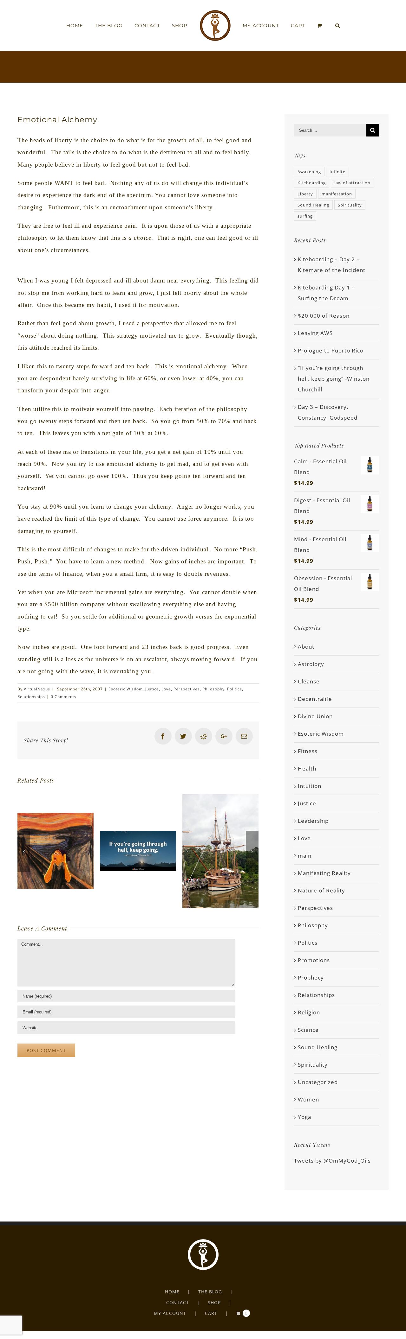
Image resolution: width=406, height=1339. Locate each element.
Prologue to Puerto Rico (330, 350)
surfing (305, 216)
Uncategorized (318, 1082)
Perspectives (187, 689)
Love (166, 689)
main (304, 855)
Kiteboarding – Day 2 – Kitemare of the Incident (331, 265)
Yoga (304, 1116)
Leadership (313, 820)
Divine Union (315, 716)
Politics (234, 689)
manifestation (337, 194)
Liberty (305, 194)
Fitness (308, 751)
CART (211, 1313)
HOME (172, 1292)
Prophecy (311, 977)
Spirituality (350, 205)
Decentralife (315, 698)
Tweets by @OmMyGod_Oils (332, 1160)
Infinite (337, 172)
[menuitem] (94, 25)
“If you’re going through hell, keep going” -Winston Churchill (334, 378)
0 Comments (63, 696)
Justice (152, 689)
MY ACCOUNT (170, 1313)
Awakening (309, 172)
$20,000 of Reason (324, 315)
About (306, 646)
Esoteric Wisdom (125, 689)
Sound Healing (313, 205)
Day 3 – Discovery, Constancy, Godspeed (327, 412)
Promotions (314, 960)
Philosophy (213, 689)
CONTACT (177, 1302)
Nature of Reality (321, 890)
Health (307, 768)
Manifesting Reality (324, 873)
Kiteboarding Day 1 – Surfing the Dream (326, 293)
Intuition (309, 786)
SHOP (214, 1302)
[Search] (322, 25)
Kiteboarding (312, 183)
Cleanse (309, 681)
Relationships (31, 696)
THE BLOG (210, 1292)
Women (308, 1099)
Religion (309, 1012)
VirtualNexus (37, 689)
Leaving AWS (315, 333)
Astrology (311, 664)
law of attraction (352, 183)
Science (308, 1029)
